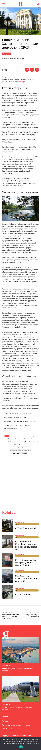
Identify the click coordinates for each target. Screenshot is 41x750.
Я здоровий (6, 54)
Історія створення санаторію (27, 436)
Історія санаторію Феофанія (32, 615)
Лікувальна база (13, 439)
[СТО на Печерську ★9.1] (7, 525)
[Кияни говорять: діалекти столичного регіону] (20, 650)
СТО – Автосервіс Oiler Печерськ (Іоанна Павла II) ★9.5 (26, 563)
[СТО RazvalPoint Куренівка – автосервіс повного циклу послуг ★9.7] (7, 541)
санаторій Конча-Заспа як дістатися (20, 450)
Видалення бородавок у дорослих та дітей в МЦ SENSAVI (10, 616)
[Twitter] (32, 70)
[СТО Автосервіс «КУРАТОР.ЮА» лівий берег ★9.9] (7, 576)
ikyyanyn (21, 82)
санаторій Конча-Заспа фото (20, 448)
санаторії (22, 439)
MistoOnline (7, 728)
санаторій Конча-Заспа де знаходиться (20, 445)
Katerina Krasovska (10, 58)
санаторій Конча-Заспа (10, 442)
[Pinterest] (37, 70)
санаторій (29, 439)
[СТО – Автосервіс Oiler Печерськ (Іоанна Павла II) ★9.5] (7, 560)
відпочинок (13, 436)
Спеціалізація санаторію (20, 453)
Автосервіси (19, 522)
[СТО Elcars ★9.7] (7, 592)
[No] (38, 743)
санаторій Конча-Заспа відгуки (28, 442)
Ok (21, 747)
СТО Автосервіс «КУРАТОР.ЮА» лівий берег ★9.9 (26, 578)
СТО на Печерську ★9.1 (26, 528)
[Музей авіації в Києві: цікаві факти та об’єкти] (20, 689)
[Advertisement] (20, 480)
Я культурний (6, 665)
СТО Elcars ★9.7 (22, 594)
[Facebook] (27, 70)
